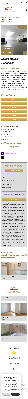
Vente (6, 17)
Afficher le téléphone (14, 170)
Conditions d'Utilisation (18, 243)
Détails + (14, 103)
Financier (14, 111)
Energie (14, 115)
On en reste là (14, 376)
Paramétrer (6, 394)
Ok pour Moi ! (15, 394)
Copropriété (14, 107)
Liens (23, 384)
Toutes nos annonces (21, 385)
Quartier (14, 119)
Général (14, 99)
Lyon (9, 17)
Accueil (2, 17)
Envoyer (14, 199)
